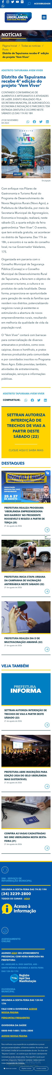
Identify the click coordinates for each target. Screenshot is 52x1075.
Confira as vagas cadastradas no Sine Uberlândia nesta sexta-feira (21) (25, 837)
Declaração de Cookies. (15, 1063)
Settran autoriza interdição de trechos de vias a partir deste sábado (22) (26, 426)
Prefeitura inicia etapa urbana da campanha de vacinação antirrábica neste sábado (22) (24, 581)
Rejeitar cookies (26, 1068)
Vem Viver (36, 70)
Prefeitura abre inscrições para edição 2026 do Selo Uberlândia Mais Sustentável (25, 776)
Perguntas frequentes (15, 1018)
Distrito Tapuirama (15, 70)
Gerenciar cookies (10, 1068)
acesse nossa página (14, 1036)
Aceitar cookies (41, 1068)
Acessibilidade (42, 4)
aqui (27, 899)
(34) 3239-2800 (16, 894)
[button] (44, 17)
